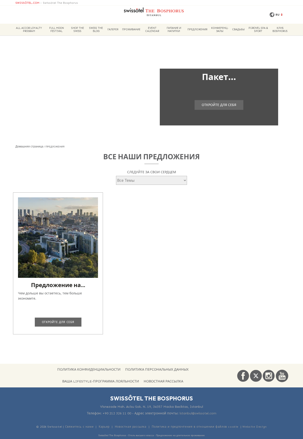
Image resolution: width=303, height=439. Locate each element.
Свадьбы (238, 29)
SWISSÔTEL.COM (27, 2)
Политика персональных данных (156, 369)
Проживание (131, 29)
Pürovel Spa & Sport (258, 30)
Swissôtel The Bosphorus (60, 2)
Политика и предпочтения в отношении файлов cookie (195, 426)
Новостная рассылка (163, 381)
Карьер (104, 426)
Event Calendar (152, 30)
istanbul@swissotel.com (197, 413)
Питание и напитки (174, 30)
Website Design (254, 426)
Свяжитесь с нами (79, 426)
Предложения (197, 29)
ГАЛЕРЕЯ (112, 29)
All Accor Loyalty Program (29, 30)
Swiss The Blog (96, 30)
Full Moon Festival (56, 30)
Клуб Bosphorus (280, 30)
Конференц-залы (219, 30)
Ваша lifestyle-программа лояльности (100, 381)
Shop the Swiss (77, 30)
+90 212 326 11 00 (116, 413)
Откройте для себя (219, 105)
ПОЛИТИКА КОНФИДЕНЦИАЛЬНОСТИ (88, 369)
